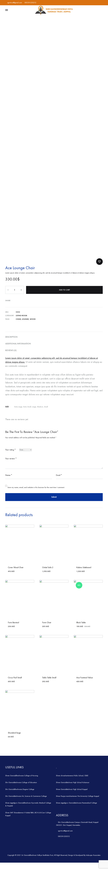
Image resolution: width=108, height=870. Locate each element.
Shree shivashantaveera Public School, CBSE (72, 775)
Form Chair (46, 622)
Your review (11, 458)
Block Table (81, 622)
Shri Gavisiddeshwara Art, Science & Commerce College (26, 796)
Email (59, 475)
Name (8, 475)
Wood (33, 319)
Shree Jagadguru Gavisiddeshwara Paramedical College (76, 803)
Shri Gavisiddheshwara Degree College (19, 789)
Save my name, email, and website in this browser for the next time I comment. (36, 487)
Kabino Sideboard (83, 567)
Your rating (10, 449)
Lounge (25, 319)
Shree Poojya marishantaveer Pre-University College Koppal (77, 796)
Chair (18, 319)
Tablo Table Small (49, 677)
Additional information (18, 343)
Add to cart (64, 290)
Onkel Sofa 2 (47, 567)
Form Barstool (13, 622)
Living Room (21, 315)
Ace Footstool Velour (84, 677)
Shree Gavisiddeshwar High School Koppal (71, 789)
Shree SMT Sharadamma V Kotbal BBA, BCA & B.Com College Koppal (28, 814)
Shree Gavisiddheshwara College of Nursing (21, 775)
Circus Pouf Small (15, 677)
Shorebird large (14, 733)
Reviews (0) (10, 350)
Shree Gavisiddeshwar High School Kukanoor (72, 782)
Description (11, 337)
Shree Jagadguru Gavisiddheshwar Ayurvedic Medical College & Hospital (28, 804)
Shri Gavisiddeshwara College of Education (21, 782)
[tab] (54, 337)
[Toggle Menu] (6, 10)
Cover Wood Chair (15, 567)
